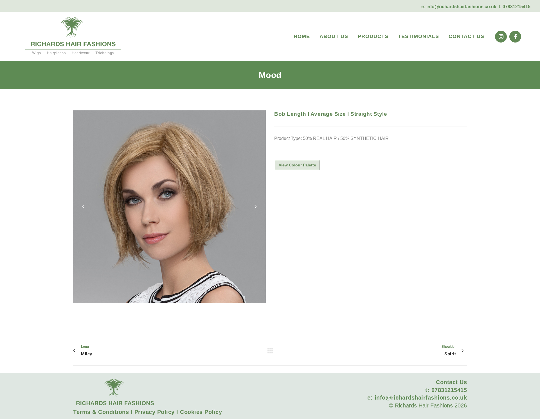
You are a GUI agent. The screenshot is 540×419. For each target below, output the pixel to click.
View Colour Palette (297, 165)
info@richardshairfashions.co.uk (461, 6)
